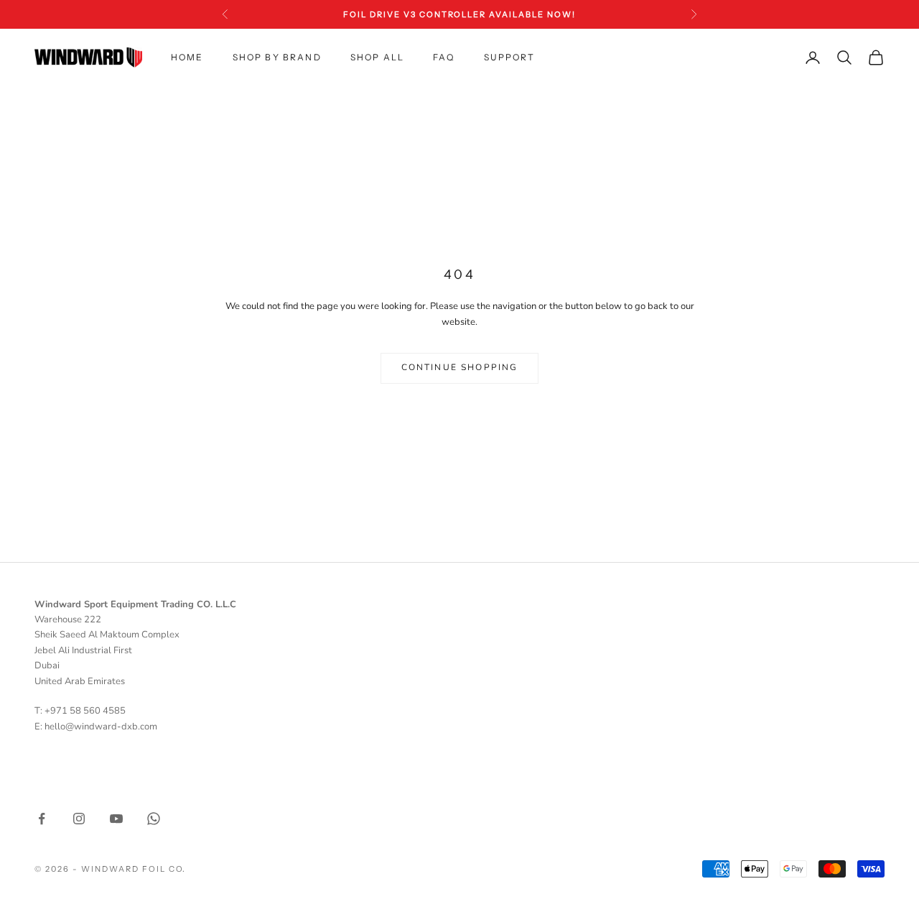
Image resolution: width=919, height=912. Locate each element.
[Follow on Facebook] (41, 818)
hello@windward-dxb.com (101, 726)
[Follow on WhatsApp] (153, 818)
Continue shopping (459, 367)
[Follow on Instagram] (79, 818)
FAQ (443, 57)
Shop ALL (377, 57)
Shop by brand (277, 57)
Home (187, 57)
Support (510, 57)
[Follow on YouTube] (116, 818)
